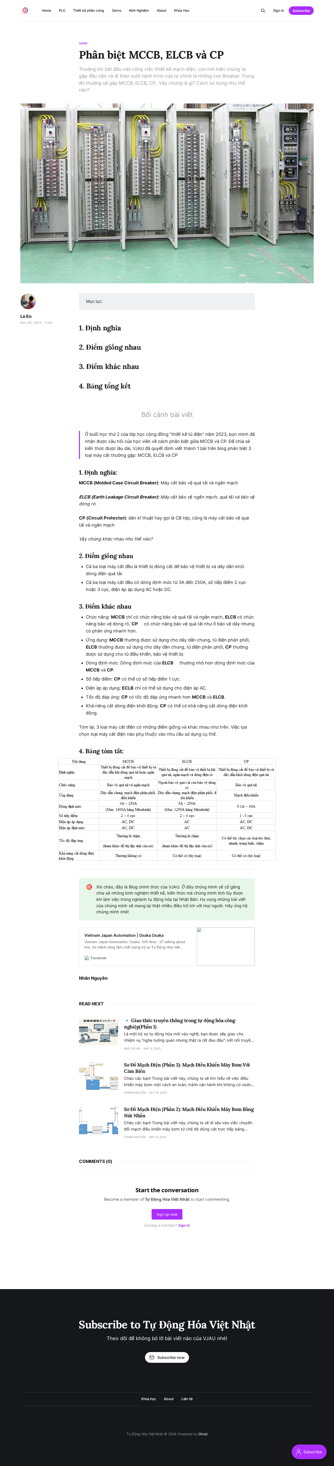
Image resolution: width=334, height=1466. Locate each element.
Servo (116, 10)
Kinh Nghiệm (139, 10)
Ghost (203, 1434)
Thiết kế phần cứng (88, 10)
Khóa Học (181, 10)
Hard (83, 43)
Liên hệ (187, 1399)
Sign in (278, 10)
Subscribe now (171, 1357)
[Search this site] (263, 10)
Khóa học (148, 1399)
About (162, 10)
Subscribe (301, 11)
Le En (26, 316)
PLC (62, 10)
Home (46, 10)
